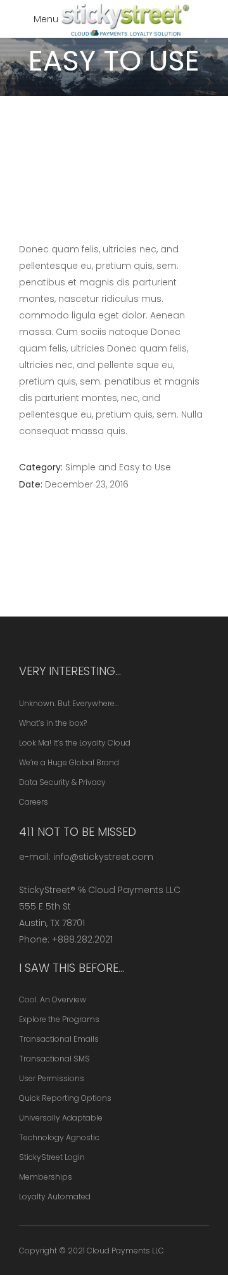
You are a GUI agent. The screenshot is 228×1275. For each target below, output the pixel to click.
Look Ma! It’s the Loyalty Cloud (74, 742)
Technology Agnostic (59, 1137)
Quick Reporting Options (65, 1098)
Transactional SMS (54, 1058)
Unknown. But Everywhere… (68, 703)
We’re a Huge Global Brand (69, 762)
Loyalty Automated (55, 1196)
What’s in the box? (53, 723)
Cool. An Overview (52, 999)
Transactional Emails (59, 1038)
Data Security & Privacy (62, 782)
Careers (33, 801)
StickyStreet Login (52, 1157)
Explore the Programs (59, 1019)
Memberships (45, 1176)
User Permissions (51, 1078)
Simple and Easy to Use (118, 467)
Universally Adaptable (61, 1117)
